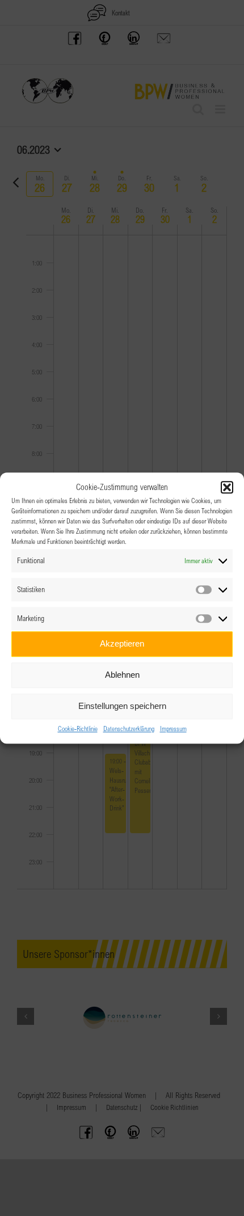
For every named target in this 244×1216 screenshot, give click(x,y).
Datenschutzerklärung (128, 728)
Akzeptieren (122, 643)
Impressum (173, 728)
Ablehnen (122, 674)
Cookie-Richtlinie (78, 728)
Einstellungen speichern (122, 706)
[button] (227, 487)
